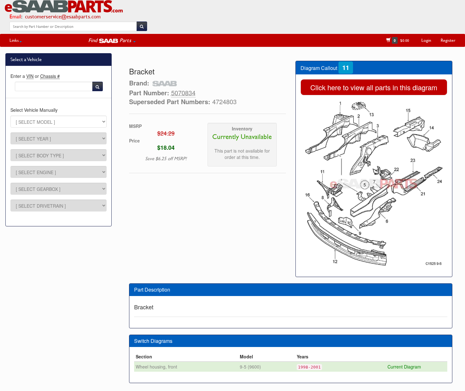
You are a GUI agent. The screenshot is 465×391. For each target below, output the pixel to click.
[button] (112, 40)
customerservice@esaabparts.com (63, 16)
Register (448, 40)
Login (426, 40)
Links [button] (14, 40)
